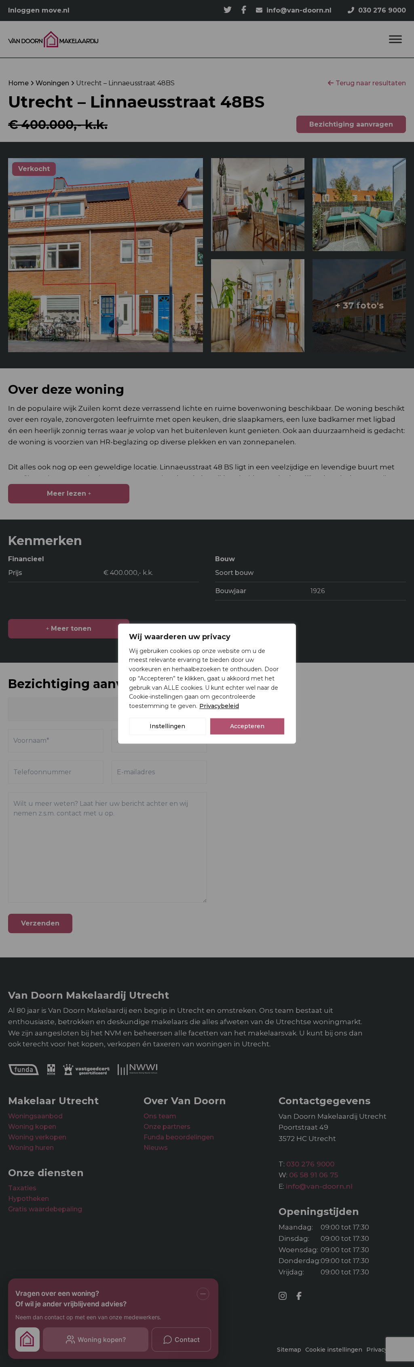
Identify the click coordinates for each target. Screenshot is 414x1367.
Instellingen (167, 726)
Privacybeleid (219, 706)
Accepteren (247, 726)
